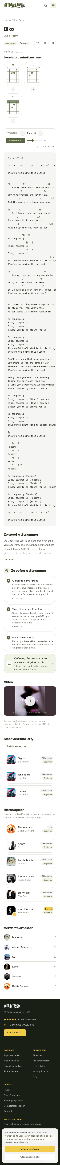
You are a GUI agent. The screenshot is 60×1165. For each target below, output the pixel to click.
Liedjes (7, 20)
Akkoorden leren (41, 1060)
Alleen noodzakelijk (30, 1156)
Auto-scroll (15, 140)
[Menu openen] (53, 5)
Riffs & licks (39, 1066)
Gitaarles (37, 1055)
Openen (16, 598)
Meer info (23, 1142)
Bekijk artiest (14, 746)
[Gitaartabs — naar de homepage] (14, 5)
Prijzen (7, 1089)
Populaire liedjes (12, 1055)
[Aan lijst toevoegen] (45, 43)
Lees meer (9, 559)
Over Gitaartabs (12, 1095)
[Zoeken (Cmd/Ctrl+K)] (45, 5)
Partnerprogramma (13, 1100)
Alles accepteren (30, 1149)
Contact (8, 1111)
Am (9, 183)
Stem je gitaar (47, 146)
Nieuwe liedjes (11, 1060)
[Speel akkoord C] (33, 89)
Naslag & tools (40, 1071)
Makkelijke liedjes (13, 1066)
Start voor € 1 (15, 1032)
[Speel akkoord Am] (13, 89)
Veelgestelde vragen (14, 1105)
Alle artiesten (11, 1071)
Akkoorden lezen (14, 52)
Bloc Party (18, 20)
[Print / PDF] (53, 43)
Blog (35, 1076)
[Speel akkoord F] (13, 121)
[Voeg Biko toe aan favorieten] (37, 43)
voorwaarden (15, 727)
